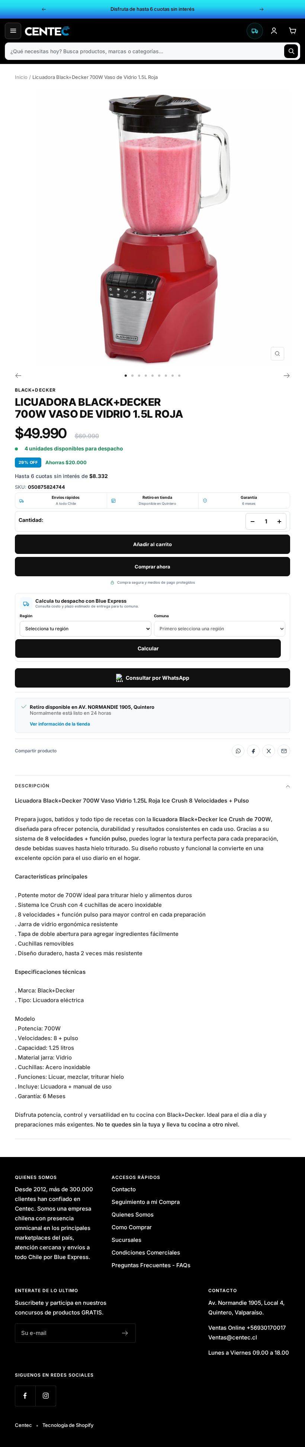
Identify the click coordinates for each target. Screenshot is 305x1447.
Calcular (148, 648)
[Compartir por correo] (283, 751)
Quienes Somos (133, 1214)
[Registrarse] (125, 1333)
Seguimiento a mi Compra (146, 1201)
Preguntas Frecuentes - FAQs (151, 1265)
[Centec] (133, 31)
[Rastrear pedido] (255, 31)
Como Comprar (132, 1227)
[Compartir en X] (268, 751)
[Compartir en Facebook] (253, 751)
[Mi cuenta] (273, 30)
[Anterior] (18, 375)
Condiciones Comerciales (146, 1252)
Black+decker (35, 390)
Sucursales (126, 1239)
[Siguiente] (287, 375)
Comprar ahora (152, 567)
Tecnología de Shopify (67, 1425)
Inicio (21, 77)
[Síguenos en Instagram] (45, 1396)
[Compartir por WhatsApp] (238, 751)
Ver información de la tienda (60, 724)
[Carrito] (292, 30)
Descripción (32, 785)
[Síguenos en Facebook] (25, 1396)
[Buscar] (291, 51)
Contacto (124, 1189)
